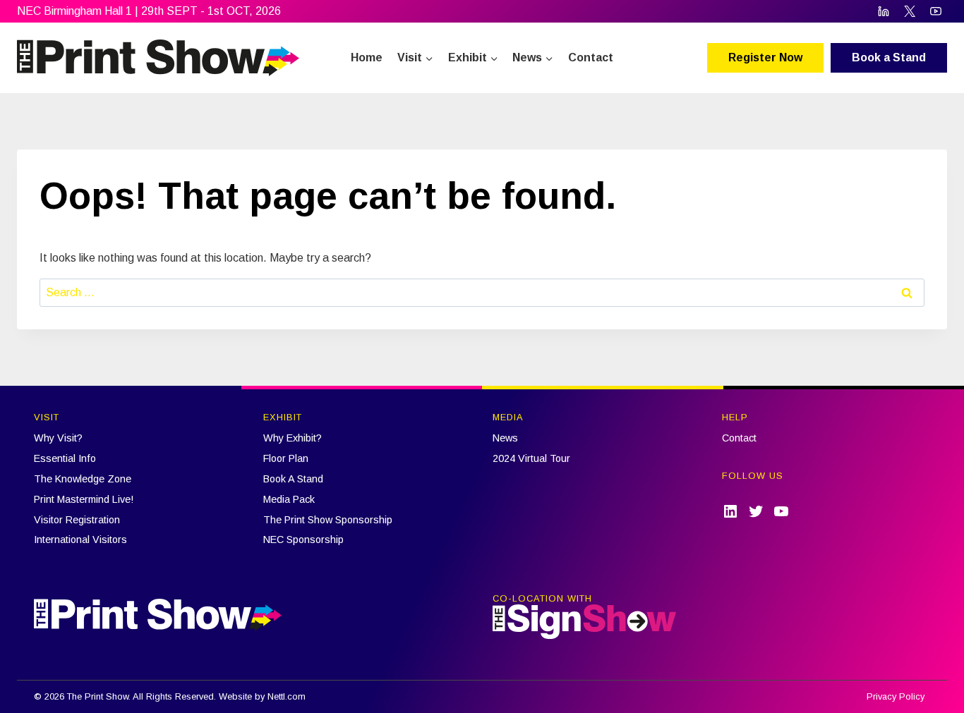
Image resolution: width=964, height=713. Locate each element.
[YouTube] (935, 11)
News (505, 438)
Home (366, 57)
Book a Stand (889, 57)
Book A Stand (293, 479)
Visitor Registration (77, 519)
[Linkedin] (883, 11)
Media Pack (289, 499)
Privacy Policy (895, 696)
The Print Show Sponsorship (327, 519)
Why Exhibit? (292, 438)
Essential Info (65, 458)
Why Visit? (58, 438)
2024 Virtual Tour (531, 458)
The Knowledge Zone (82, 479)
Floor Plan (285, 458)
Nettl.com (286, 696)
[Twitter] (909, 11)
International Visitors (80, 539)
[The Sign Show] (584, 621)
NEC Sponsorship (303, 539)
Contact (590, 57)
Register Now (765, 57)
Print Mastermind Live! (83, 499)
